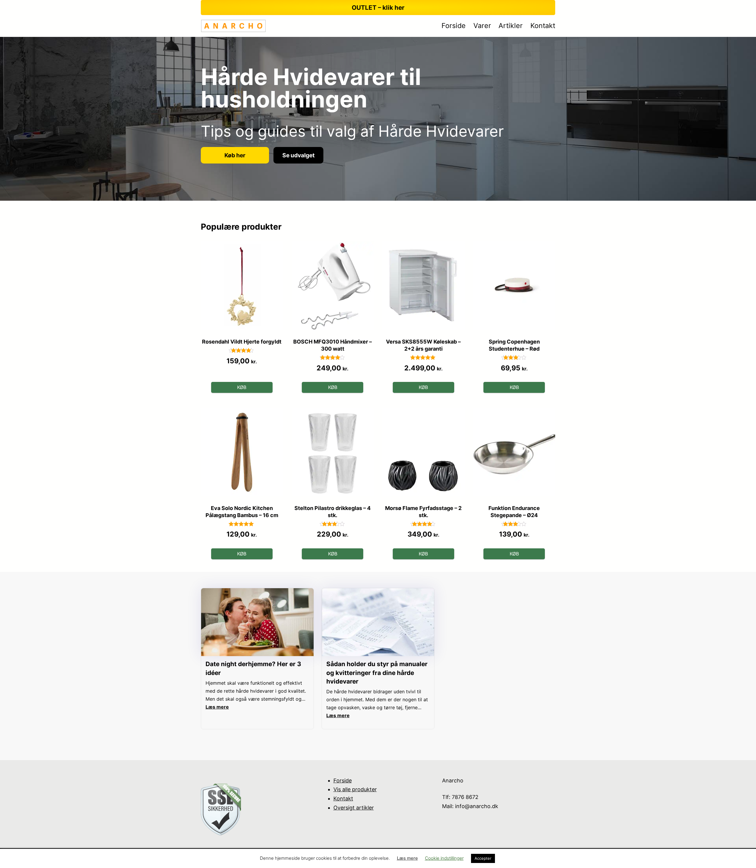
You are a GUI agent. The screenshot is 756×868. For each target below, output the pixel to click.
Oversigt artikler (353, 808)
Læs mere (407, 858)
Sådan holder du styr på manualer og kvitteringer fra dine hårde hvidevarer (377, 672)
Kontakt (343, 798)
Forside (342, 780)
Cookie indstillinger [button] (444, 858)
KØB (241, 387)
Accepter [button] (483, 858)
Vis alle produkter (355, 789)
